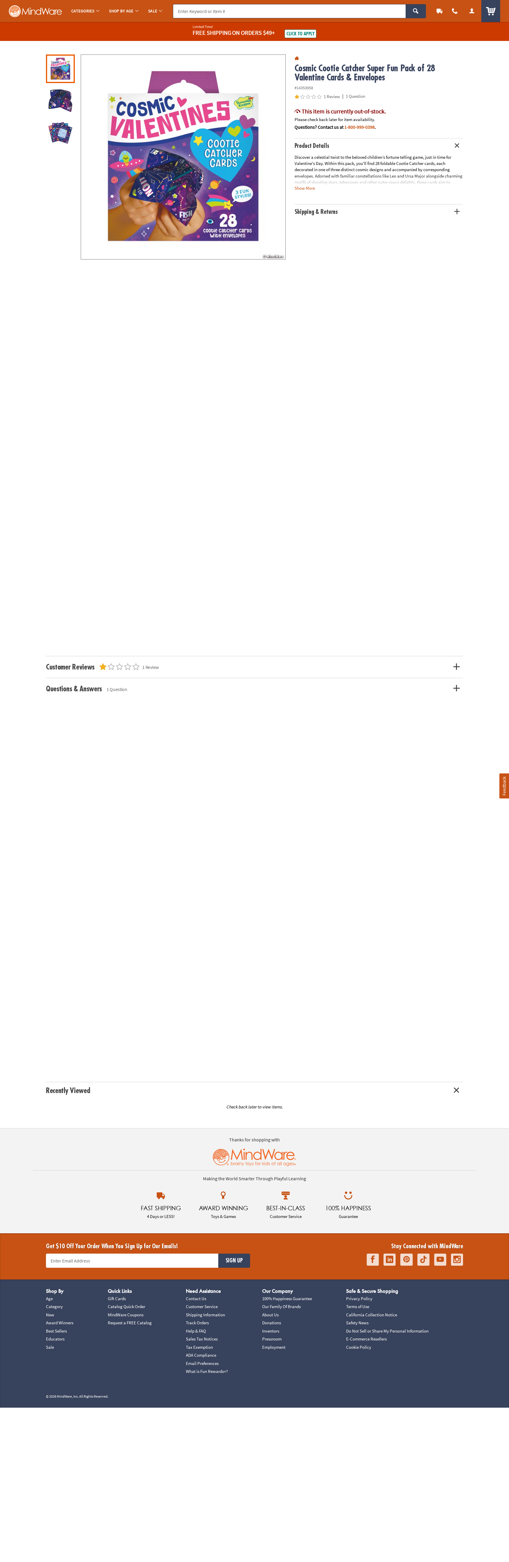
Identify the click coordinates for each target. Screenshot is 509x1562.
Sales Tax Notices (202, 1339)
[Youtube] (440, 1260)
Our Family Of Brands (281, 1306)
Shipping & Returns (316, 212)
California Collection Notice (371, 1315)
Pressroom (272, 1339)
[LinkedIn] (390, 1260)
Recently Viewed (68, 1090)
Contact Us (196, 1298)
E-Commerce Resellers (366, 1339)
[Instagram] (457, 1260)
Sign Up (234, 1260)
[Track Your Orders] (439, 11)
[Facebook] (373, 1260)
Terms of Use (357, 1306)
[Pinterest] (406, 1260)
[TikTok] (423, 1260)
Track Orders (197, 1322)
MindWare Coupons (125, 1315)
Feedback (504, 785)
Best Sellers (56, 1331)
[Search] (416, 11)
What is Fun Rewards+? (207, 1371)
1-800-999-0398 (359, 127)
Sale (50, 1347)
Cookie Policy (358, 1347)
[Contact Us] (454, 11)
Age (49, 1298)
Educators (55, 1339)
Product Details (312, 146)
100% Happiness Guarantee (287, 1298)
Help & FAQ (196, 1331)
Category (54, 1306)
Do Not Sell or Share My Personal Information (387, 1331)
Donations (271, 1322)
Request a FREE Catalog (130, 1322)
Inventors (270, 1331)
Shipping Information (205, 1315)
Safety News (357, 1322)
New (50, 1315)
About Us (270, 1315)
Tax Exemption (199, 1347)
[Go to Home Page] (297, 58)
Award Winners (59, 1322)
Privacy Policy (359, 1298)
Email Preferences (202, 1363)
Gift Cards (117, 1298)
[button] (183, 157)
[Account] (471, 11)
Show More (305, 188)
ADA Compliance (201, 1355)
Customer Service (202, 1306)
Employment (273, 1347)
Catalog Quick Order (126, 1306)
